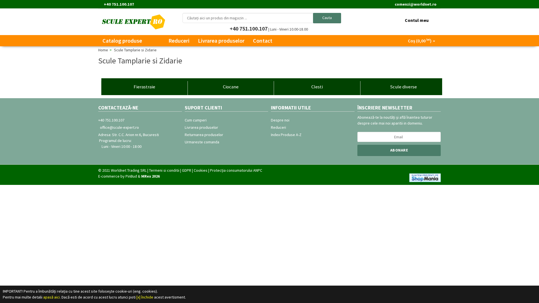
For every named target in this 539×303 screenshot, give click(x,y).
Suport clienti (203, 107)
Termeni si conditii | (165, 170)
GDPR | (187, 170)
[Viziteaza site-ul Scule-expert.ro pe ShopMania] (424, 177)
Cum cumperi (196, 120)
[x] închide (144, 297)
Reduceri (278, 127)
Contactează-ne (118, 107)
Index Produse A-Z (286, 134)
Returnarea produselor (204, 134)
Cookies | (201, 170)
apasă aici (51, 297)
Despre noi (280, 120)
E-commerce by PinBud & (129, 176)
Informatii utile (291, 107)
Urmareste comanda (202, 141)
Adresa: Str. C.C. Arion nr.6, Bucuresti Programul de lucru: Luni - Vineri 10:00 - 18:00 (128, 140)
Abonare (399, 150)
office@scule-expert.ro (118, 127)
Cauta (327, 17)
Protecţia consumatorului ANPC (236, 170)
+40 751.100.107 (111, 120)
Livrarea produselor (201, 127)
